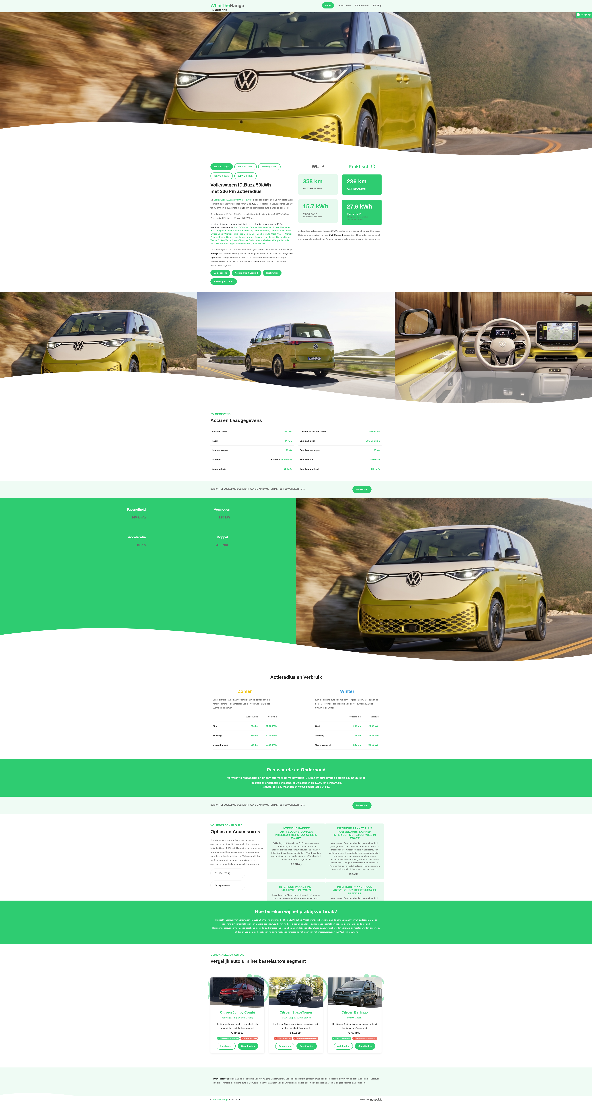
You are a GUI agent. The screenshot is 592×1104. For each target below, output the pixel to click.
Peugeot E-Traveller (243, 230)
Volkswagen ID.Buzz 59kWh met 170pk (233, 199)
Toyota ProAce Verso (221, 240)
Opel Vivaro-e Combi (281, 233)
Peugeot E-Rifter (224, 230)
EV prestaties (362, 5)
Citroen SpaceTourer (281, 230)
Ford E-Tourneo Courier (246, 227)
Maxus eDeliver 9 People (268, 240)
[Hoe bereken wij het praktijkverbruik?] (373, 166)
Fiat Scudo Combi (242, 233)
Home (328, 5)
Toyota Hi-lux (258, 243)
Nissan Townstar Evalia (244, 240)
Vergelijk (586, 14)
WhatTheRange (220, 1099)
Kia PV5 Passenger (226, 243)
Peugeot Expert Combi (222, 237)
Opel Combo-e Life (261, 233)
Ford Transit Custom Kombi (277, 237)
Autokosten (344, 5)
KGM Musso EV (244, 243)
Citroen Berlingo (262, 230)
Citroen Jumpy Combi (221, 233)
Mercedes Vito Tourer (269, 227)
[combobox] (228, 873)
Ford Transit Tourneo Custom (249, 237)
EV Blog (377, 5)
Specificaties (248, 1046)
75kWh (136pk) (229, 1017)
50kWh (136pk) (245, 1017)
